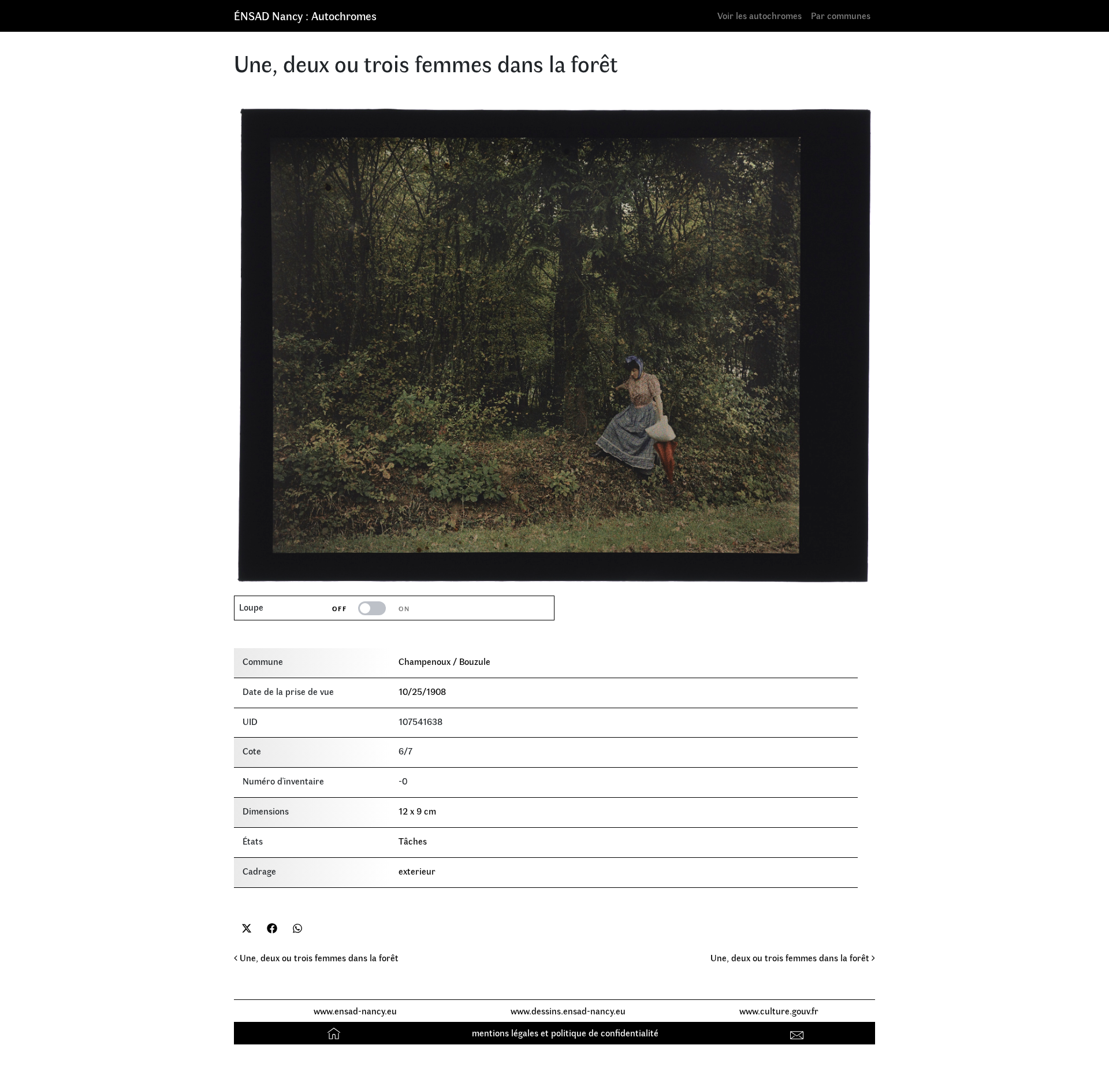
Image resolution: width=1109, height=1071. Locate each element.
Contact (798, 1033)
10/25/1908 (422, 691)
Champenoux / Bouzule (444, 661)
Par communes (840, 15)
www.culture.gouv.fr (778, 1011)
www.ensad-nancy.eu (355, 1011)
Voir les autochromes (759, 15)
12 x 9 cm (417, 811)
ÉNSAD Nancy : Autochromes (305, 15)
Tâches (413, 841)
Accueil (335, 1033)
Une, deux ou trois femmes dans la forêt (318, 957)
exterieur (417, 871)
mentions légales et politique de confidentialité (565, 1033)
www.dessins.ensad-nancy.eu (568, 1011)
